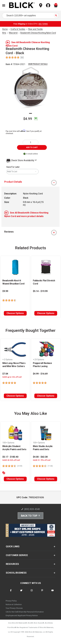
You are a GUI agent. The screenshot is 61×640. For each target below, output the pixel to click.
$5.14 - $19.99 (40, 291)
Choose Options (15, 313)
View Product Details (38, 64)
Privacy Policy (11, 601)
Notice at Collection (14, 604)
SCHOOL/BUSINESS (16, 572)
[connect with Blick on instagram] (31, 592)
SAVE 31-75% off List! (42, 460)
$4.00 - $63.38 (40, 457)
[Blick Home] (22, 5)
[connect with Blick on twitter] (21, 592)
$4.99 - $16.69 (40, 373)
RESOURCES (12, 564)
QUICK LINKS (12, 546)
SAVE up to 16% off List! (12, 377)
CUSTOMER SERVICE (17, 555)
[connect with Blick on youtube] (52, 592)
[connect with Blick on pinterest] (42, 592)
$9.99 (5, 291)
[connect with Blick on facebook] (11, 592)
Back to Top (29, 515)
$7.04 (5, 373)
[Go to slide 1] (30, 113)
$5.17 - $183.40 (10, 457)
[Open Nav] (3, 5)
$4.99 (27, 119)
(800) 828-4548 (32, 509)
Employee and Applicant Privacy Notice (22, 615)
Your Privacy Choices (14, 608)
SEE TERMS (43, 24)
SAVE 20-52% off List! (11, 460)
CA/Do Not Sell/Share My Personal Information (25, 612)
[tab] (30, 182)
